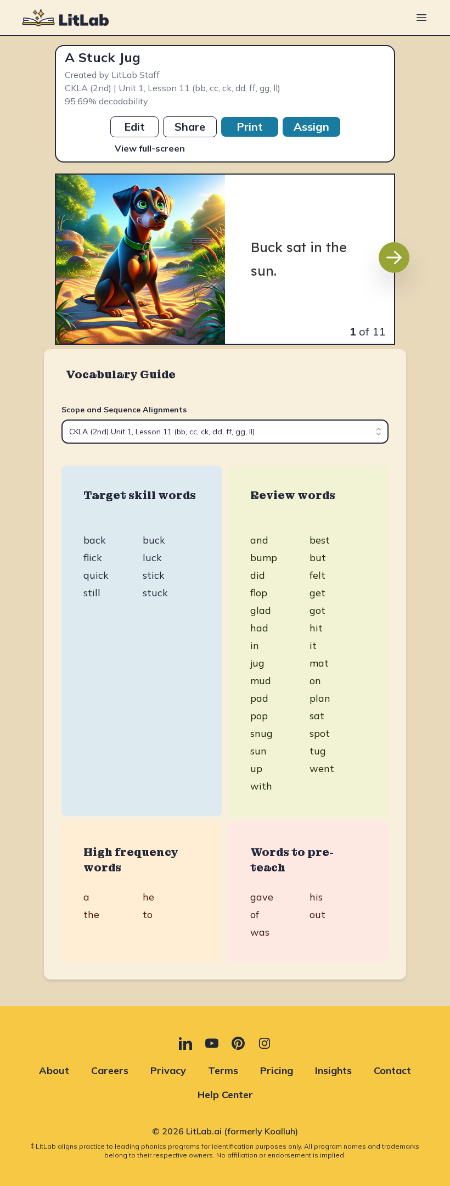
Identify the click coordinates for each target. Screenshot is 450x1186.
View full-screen (150, 148)
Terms (223, 1070)
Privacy (168, 1070)
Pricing (276, 1070)
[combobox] (225, 431)
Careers (109, 1070)
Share (190, 126)
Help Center (225, 1094)
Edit (134, 126)
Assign (311, 126)
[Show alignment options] (379, 431)
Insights (333, 1070)
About (54, 1070)
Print (250, 126)
